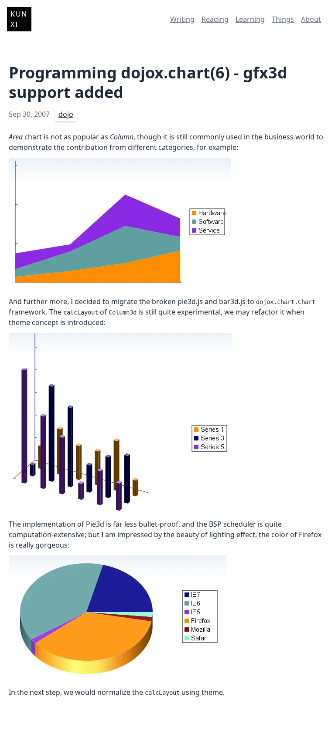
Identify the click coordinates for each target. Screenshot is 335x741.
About (311, 19)
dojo (65, 114)
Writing (182, 19)
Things (283, 19)
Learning (250, 19)
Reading (215, 19)
